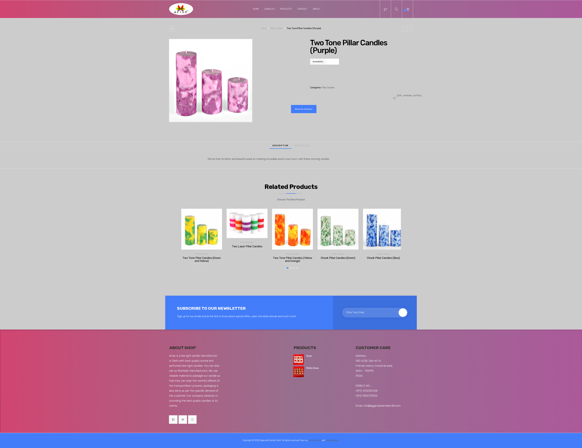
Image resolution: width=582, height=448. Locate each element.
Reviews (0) (302, 145)
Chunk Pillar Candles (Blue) (383, 258)
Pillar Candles (276, 28)
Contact (302, 9)
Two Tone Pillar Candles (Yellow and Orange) (292, 259)
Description (280, 145)
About (316, 9)
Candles (269, 9)
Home (256, 9)
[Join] (403, 312)
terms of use (314, 440)
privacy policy (332, 440)
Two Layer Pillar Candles (247, 246)
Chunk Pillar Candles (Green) (338, 258)
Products (286, 9)
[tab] (280, 145)
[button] (396, 9)
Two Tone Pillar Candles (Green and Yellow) (201, 259)
